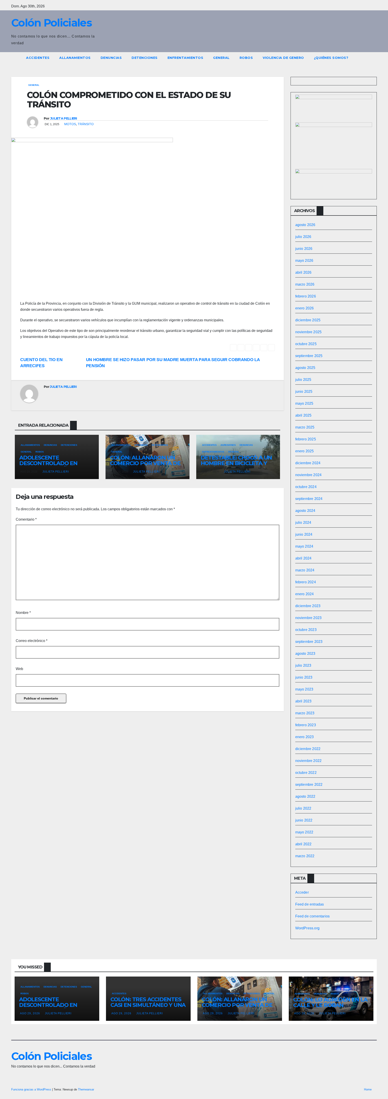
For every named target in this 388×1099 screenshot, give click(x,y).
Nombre (23, 613)
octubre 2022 (306, 773)
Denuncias (111, 58)
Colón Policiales (51, 22)
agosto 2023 (305, 653)
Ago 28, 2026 (304, 1013)
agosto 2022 (305, 796)
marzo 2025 (305, 427)
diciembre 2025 (308, 320)
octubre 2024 (306, 487)
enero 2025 (304, 451)
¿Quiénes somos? (331, 58)
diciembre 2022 (308, 749)
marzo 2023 (305, 713)
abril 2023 (303, 701)
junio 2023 (304, 677)
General (221, 58)
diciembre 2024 (308, 463)
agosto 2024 (305, 511)
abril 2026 (303, 272)
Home (368, 1089)
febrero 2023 (305, 725)
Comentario (26, 519)
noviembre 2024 (308, 475)
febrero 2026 (305, 296)
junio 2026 (304, 249)
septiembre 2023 (309, 642)
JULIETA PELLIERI (63, 118)
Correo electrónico (31, 641)
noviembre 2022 (308, 761)
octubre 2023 (306, 630)
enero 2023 (304, 737)
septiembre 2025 (309, 356)
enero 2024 (304, 594)
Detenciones (145, 58)
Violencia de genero (283, 58)
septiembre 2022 (309, 784)
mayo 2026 (304, 260)
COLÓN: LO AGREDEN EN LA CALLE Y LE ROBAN (330, 1002)
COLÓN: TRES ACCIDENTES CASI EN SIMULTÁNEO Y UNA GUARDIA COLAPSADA (147, 1005)
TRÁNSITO (86, 124)
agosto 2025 (305, 368)
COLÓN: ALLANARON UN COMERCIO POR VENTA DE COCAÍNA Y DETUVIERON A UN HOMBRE (145, 466)
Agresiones (228, 445)
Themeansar (86, 1089)
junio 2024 (304, 534)
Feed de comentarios (312, 916)
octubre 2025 (306, 344)
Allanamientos (75, 58)
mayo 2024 (304, 546)
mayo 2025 (304, 403)
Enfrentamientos (185, 58)
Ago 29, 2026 (30, 1013)
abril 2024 (303, 558)
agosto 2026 (305, 225)
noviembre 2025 (308, 332)
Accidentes (37, 58)
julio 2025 (303, 380)
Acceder (302, 892)
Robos (246, 58)
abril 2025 (303, 415)
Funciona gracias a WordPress (31, 1089)
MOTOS (70, 124)
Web (19, 669)
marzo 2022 (305, 856)
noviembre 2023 (308, 618)
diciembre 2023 (308, 606)
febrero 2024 (305, 582)
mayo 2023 (304, 689)
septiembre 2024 (309, 499)
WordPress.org (307, 928)
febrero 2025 (305, 439)
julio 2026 (303, 237)
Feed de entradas (309, 904)
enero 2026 (304, 308)
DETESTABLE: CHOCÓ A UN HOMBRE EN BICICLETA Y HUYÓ (236, 463)
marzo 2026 (305, 284)
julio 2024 (303, 522)
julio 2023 (303, 665)
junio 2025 (304, 391)
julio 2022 (303, 808)
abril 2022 (303, 844)
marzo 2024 (305, 570)
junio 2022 (304, 820)
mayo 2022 (304, 832)
